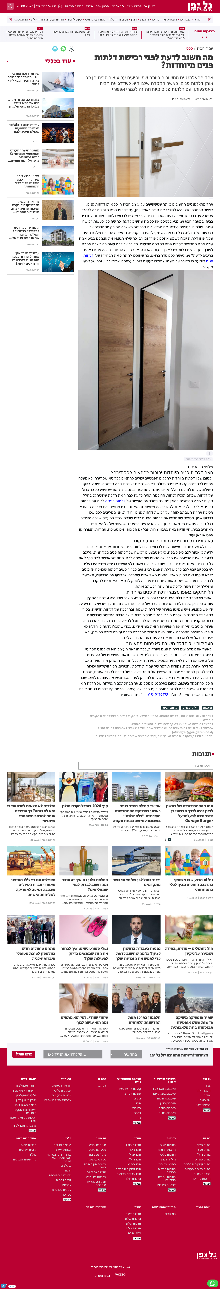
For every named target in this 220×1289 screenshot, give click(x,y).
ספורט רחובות (167, 1164)
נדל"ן (33, 1154)
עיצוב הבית (170, 708)
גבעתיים (185, 19)
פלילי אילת (134, 1233)
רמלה (137, 1113)
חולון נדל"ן (134, 1159)
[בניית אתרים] (120, 1275)
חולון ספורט (134, 1164)
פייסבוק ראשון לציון (164, 1089)
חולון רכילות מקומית (129, 1174)
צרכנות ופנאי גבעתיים (57, 1100)
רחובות (144, 19)
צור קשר (205, 1100)
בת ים (155, 19)
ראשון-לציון (170, 19)
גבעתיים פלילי (62, 1090)
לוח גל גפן (118, 6)
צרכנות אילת (133, 1219)
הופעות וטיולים (62, 1145)
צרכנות (207, 708)
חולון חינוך (135, 1150)
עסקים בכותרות (61, 1190)
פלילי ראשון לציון (26, 1095)
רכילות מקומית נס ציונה (95, 1165)
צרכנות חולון (133, 1179)
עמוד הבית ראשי (95, 19)
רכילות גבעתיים (61, 1095)
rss (208, 1086)
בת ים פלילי (204, 1150)
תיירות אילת (133, 1228)
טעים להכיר (74, 19)
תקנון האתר (203, 1090)
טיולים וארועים (27, 1150)
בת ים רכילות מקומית (198, 1169)
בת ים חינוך (204, 1145)
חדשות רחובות (167, 1150)
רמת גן (198, 19)
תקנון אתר (102, 6)
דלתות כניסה (114, 501)
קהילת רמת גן (132, 1094)
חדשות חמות (28, 1145)
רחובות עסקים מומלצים (167, 1178)
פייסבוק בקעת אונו (164, 1094)
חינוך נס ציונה (97, 1145)
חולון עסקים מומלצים (128, 1169)
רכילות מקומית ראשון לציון (23, 1119)
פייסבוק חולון (168, 1103)
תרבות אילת (133, 1223)
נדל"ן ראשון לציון (26, 1100)
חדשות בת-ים (202, 1179)
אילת (34, 19)
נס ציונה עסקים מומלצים (96, 1183)
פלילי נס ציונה (97, 1150)
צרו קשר (149, 6)
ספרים (67, 1194)
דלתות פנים (190, 708)
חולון (134, 19)
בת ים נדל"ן (203, 1154)
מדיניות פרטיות (74, 6)
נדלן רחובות (168, 1159)
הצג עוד (206, 1110)
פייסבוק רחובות (166, 1098)
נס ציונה (123, 19)
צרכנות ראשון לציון (24, 1126)
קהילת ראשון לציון (130, 1089)
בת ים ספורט (203, 1159)
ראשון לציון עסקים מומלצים (25, 1111)
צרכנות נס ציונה (96, 1177)
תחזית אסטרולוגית (52, 19)
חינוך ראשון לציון (26, 1086)
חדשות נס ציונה (96, 1172)
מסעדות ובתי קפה (60, 1175)
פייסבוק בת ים (167, 1113)
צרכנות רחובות (166, 1185)
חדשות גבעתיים (61, 1086)
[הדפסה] (55, 49)
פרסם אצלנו (133, 6)
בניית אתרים (102, 1276)
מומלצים (66, 1166)
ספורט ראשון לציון (25, 1105)
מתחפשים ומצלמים (24, 1159)
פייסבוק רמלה (167, 1108)
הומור (67, 1170)
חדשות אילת (133, 1214)
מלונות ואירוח (63, 1150)
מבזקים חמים (204, 31)
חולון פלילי (135, 1154)
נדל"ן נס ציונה (97, 1154)
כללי (111, 19)
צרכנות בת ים (202, 1174)
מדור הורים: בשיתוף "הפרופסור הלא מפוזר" (59, 1158)
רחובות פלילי (168, 1154)
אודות (89, 6)
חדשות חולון (133, 1145)
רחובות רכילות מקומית (167, 1170)
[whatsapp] (63, 49)
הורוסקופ (170, 1214)
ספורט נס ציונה (96, 1159)
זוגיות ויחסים (63, 1180)
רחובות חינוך (168, 1145)
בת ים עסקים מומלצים (197, 1164)
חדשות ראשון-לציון (24, 1090)
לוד (139, 1118)
